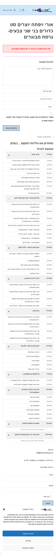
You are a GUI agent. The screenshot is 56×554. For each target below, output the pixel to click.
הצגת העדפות (28, 548)
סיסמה (51, 485)
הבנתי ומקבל (28, 533)
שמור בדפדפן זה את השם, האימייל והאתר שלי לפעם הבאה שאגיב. (29, 119)
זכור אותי (47, 496)
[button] (4, 509)
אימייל (51, 475)
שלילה (28, 540)
